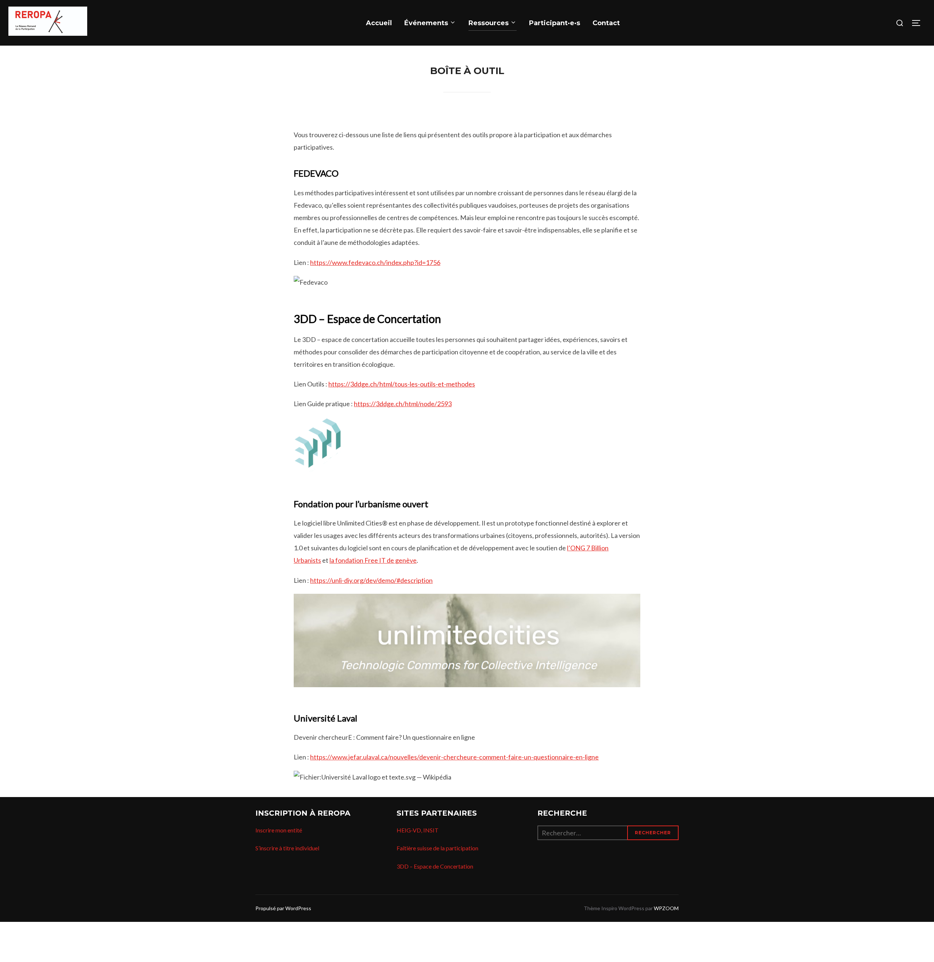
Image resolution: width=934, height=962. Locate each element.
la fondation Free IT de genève (373, 560)
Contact (606, 23)
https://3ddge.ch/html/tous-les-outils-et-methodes (401, 384)
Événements (426, 23)
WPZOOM (666, 908)
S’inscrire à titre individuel (287, 847)
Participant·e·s (554, 23)
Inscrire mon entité (278, 830)
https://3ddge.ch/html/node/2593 (403, 404)
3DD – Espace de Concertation (435, 866)
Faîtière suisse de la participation (437, 847)
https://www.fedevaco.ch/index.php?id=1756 (375, 262)
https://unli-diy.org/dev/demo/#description (371, 580)
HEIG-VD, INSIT (418, 830)
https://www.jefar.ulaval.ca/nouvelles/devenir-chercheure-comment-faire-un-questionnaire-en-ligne (454, 757)
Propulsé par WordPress (283, 908)
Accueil (379, 23)
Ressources (488, 23)
